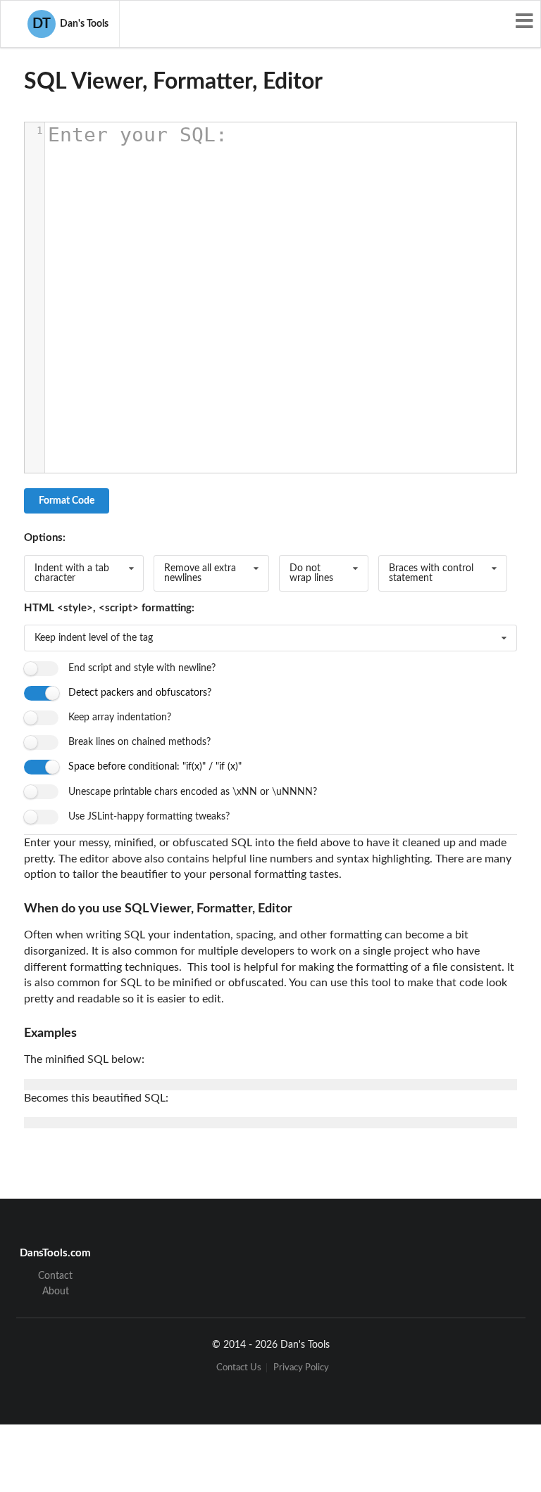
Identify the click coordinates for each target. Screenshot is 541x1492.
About (55, 1291)
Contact (55, 1276)
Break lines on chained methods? (139, 742)
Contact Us (238, 1367)
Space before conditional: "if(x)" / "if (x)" (155, 767)
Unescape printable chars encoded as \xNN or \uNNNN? (192, 792)
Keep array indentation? (119, 717)
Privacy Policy (301, 1367)
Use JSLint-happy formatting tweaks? (149, 817)
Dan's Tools (70, 24)
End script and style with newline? (142, 668)
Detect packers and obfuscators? (139, 693)
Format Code (66, 501)
